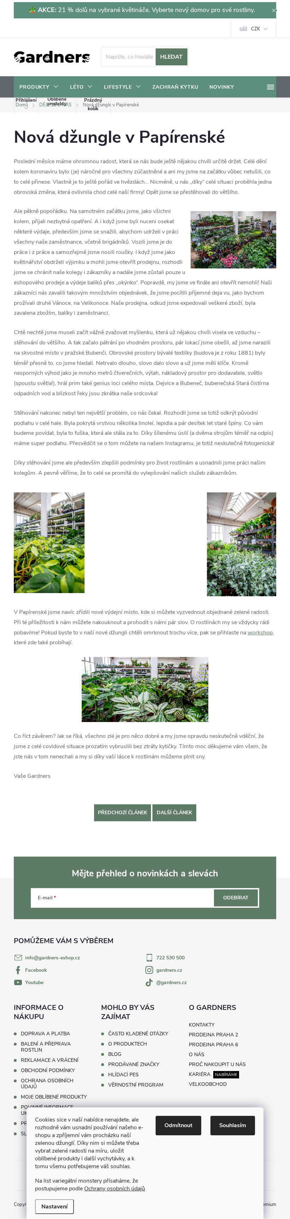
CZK (255, 29)
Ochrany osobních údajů (114, 1189)
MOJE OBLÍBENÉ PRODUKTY (54, 1097)
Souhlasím (232, 1125)
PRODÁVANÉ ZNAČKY (133, 1064)
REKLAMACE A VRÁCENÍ (50, 1060)
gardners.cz (169, 970)
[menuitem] (39, 87)
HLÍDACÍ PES (123, 1075)
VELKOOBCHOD (208, 1084)
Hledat (171, 57)
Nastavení (54, 1207)
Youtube (34, 982)
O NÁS (196, 1054)
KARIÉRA (199, 1074)
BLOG (114, 1054)
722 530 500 (170, 957)
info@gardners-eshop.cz (52, 957)
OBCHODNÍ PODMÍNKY (48, 1070)
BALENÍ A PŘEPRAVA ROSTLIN (46, 1047)
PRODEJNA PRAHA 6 (213, 1044)
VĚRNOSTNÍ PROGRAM (135, 1085)
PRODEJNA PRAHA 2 (213, 1034)
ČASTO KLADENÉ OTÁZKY (138, 1034)
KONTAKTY (201, 1025)
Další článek (174, 812)
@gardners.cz (171, 982)
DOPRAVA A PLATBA (45, 1033)
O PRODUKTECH (127, 1044)
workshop (260, 633)
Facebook (36, 970)
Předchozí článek (122, 812)
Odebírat (236, 897)
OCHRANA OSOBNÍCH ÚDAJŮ (47, 1083)
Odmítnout (178, 1125)
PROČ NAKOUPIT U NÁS (217, 1064)
